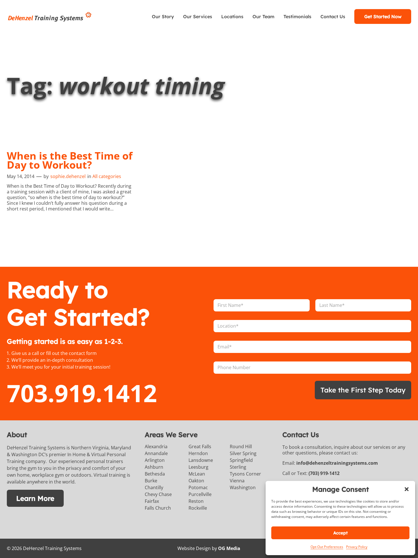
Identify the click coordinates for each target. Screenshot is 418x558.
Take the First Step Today (362, 390)
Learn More (35, 498)
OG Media (229, 548)
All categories (106, 176)
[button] (406, 489)
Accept (340, 533)
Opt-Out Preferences (327, 546)
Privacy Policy (356, 546)
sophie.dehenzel (68, 176)
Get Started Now (383, 16)
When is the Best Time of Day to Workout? (70, 160)
